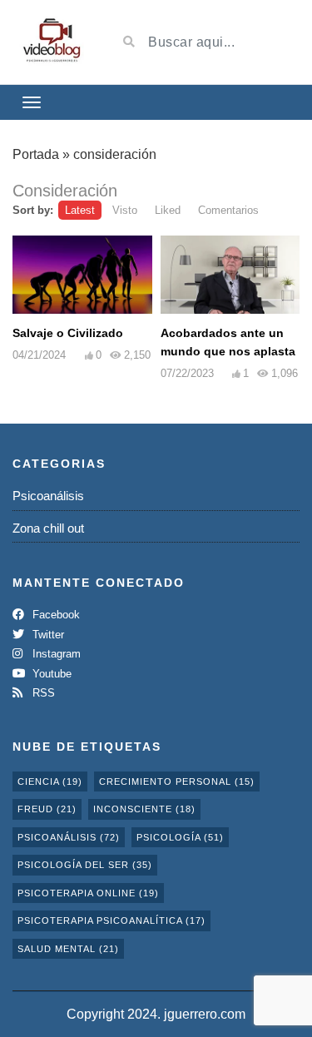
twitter (46, 634)
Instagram (55, 654)
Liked (168, 210)
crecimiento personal (177, 781)
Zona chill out (48, 528)
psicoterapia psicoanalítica (111, 920)
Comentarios (228, 210)
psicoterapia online (88, 893)
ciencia (49, 781)
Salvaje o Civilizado (67, 333)
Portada (35, 154)
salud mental (68, 949)
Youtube (50, 673)
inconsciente (144, 809)
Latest (80, 210)
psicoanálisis (68, 837)
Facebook (54, 614)
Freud (47, 809)
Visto (124, 210)
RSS (42, 693)
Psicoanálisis (48, 496)
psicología (180, 837)
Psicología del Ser (84, 865)
